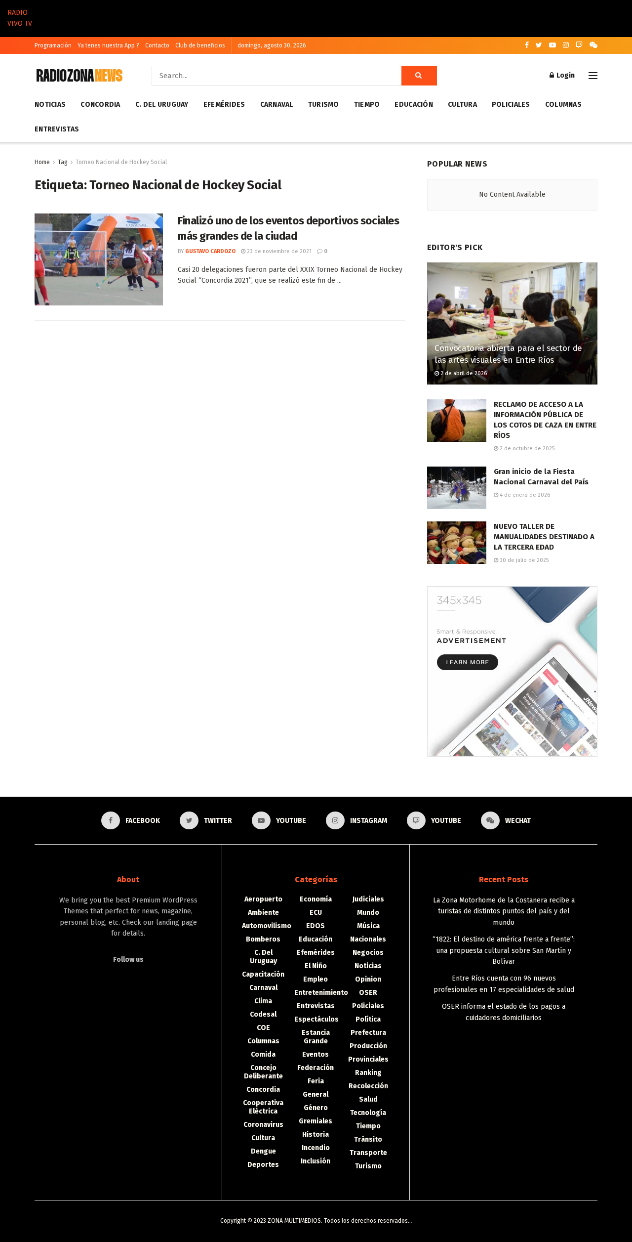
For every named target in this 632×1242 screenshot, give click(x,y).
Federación (315, 1068)
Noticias (50, 104)
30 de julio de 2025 (523, 560)
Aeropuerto (263, 899)
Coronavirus (263, 1124)
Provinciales (368, 1059)
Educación (414, 104)
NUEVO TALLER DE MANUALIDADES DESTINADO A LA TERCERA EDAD (544, 537)
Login (565, 75)
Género (316, 1108)
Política (368, 1019)
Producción (368, 1046)
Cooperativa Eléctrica (263, 1107)
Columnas (563, 104)
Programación (53, 45)
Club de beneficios (200, 45)
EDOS (315, 926)
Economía (316, 899)
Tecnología (368, 1113)
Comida (263, 1054)
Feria (316, 1081)
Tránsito (368, 1139)
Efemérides (224, 104)
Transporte (368, 1153)
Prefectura (368, 1032)
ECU (316, 912)
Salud (368, 1099)
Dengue (263, 1151)
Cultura (462, 104)
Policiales (511, 104)
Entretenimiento (321, 992)
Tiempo (367, 104)
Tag (63, 162)
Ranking (368, 1073)
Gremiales (315, 1121)
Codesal (263, 1014)
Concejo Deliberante (263, 1072)
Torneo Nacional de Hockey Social (121, 162)
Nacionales (368, 939)
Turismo (323, 104)
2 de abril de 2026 (463, 373)
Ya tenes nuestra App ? (108, 45)
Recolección (368, 1086)
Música (368, 926)
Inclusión (315, 1161)
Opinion (368, 979)
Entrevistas (57, 129)
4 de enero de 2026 (524, 495)
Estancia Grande (316, 1036)
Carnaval (276, 104)
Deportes (263, 1164)
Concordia (100, 104)
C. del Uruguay (162, 104)
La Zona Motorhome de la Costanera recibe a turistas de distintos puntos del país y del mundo (504, 911)
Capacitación (263, 974)
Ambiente (263, 912)
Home (42, 162)
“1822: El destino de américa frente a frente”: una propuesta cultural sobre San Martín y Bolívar (504, 950)
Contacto (157, 45)
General (315, 1094)
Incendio (316, 1148)
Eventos (315, 1054)
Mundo (368, 912)
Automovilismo (266, 926)
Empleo (315, 979)
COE (263, 1028)
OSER (368, 992)
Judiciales (368, 899)
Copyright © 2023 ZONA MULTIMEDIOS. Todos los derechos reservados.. (315, 1220)
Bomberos (263, 939)
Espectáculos (316, 1019)
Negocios (368, 952)
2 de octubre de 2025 (526, 448)
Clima (263, 1001)
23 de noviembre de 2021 (278, 251)
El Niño (316, 966)
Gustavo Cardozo (210, 251)
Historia (315, 1134)
